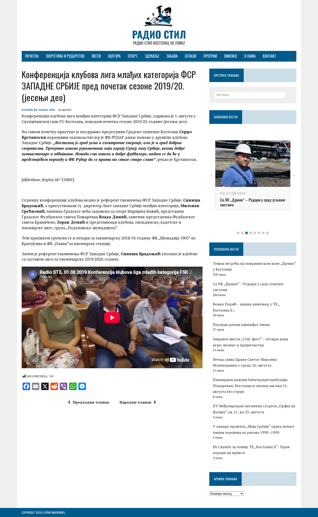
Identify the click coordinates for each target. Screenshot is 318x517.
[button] (238, 233)
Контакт (269, 56)
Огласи (190, 56)
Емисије (230, 56)
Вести (96, 56)
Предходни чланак (91, 402)
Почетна (32, 56)
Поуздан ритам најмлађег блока (241, 324)
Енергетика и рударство (65, 56)
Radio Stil (47, 110)
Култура (114, 56)
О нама (250, 56)
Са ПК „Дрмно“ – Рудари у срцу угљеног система (252, 202)
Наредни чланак (135, 402)
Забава (172, 56)
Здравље (152, 56)
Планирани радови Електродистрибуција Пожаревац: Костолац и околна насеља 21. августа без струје (250, 385)
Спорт (133, 56)
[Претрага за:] (250, 94)
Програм (210, 56)
